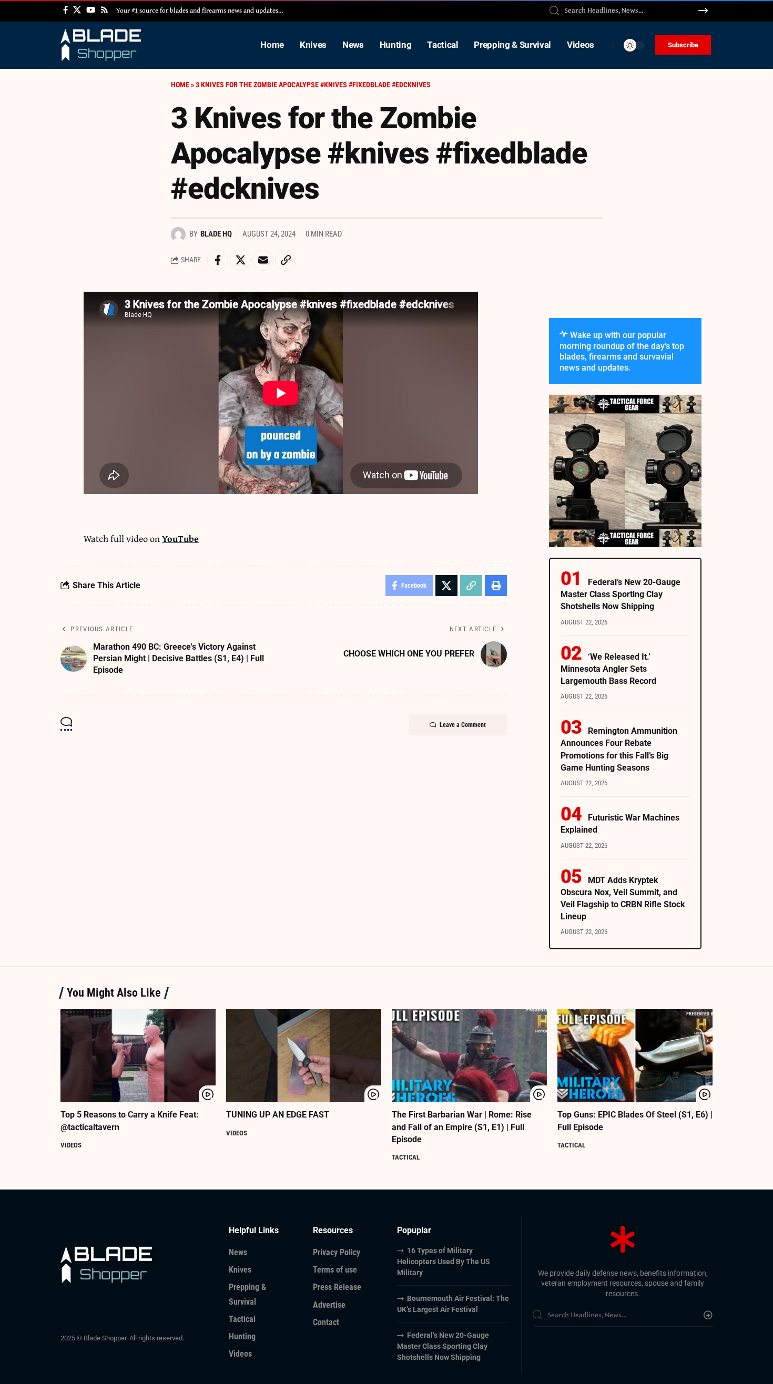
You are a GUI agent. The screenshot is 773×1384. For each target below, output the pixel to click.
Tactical (406, 1157)
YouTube (180, 538)
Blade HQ (216, 234)
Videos (71, 1145)
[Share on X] (240, 260)
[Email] (262, 260)
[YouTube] (91, 10)
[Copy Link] (285, 260)
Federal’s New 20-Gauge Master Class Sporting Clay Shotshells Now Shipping (620, 594)
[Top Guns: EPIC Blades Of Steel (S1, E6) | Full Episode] (635, 1055)
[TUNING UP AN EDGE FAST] (303, 1055)
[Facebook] (65, 10)
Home (180, 84)
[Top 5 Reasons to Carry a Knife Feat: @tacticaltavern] (138, 1055)
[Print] (496, 585)
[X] (77, 10)
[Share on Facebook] (217, 260)
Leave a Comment (463, 725)
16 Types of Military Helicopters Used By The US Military (443, 1261)
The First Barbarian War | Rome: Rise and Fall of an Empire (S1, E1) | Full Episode (462, 1127)
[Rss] (104, 10)
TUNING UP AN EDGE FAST (277, 1115)
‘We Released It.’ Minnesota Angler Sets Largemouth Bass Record (608, 669)
